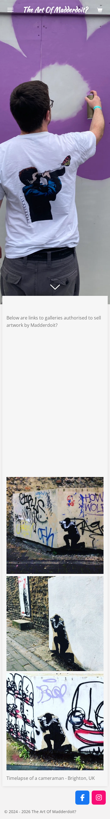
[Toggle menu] (10, 9)
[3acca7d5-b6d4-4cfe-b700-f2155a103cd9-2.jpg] (55, 623)
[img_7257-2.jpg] (55, 525)
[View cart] (99, 9)
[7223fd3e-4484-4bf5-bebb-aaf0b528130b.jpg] (55, 721)
